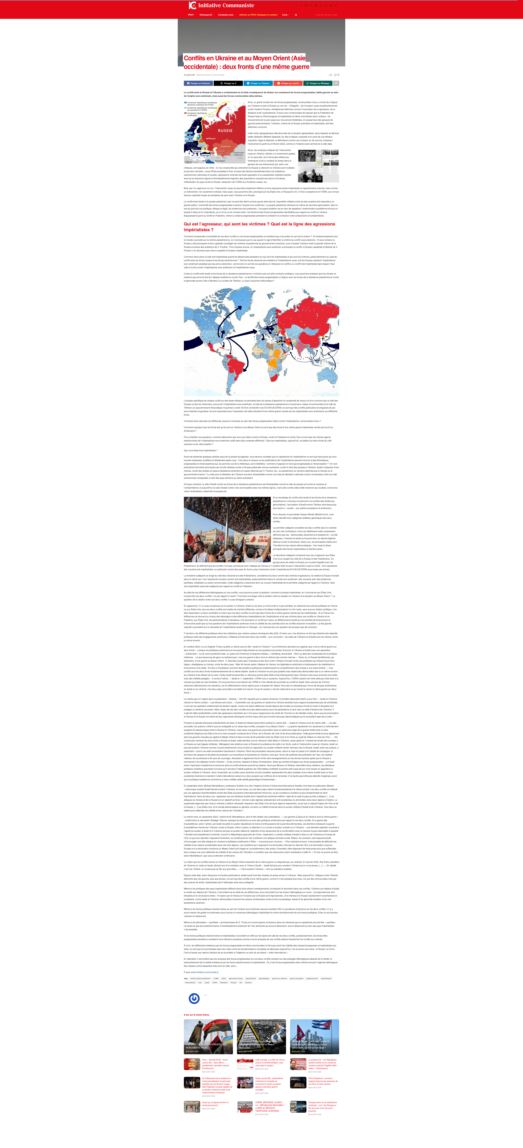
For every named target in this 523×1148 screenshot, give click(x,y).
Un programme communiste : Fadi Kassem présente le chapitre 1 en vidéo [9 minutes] (323, 1123)
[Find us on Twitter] (300, 5)
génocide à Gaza (236, 978)
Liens (284, 14)
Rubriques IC (206, 14)
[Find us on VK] (325, 5)
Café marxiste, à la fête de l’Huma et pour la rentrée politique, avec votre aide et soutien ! (270, 1062)
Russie (233, 982)
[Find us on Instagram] (321, 5)
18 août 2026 (315, 1114)
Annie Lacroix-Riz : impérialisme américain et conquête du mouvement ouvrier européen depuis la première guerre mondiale (269, 1084)
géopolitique (251, 978)
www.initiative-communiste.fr (204, 972)
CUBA (216, 978)
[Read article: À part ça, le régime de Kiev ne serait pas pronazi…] (192, 1107)
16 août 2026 (262, 1133)
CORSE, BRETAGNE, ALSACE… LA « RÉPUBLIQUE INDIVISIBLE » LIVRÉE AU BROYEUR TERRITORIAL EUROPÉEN (270, 1106)
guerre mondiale (296, 978)
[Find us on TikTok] (336, 5)
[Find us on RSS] (311, 5)
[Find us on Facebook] (296, 5)
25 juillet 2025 (189, 74)
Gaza (224, 978)
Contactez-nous (225, 14)
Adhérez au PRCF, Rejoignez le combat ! (258, 14)
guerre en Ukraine (279, 978)
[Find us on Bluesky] (331, 5)
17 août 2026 (209, 1130)
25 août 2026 (193, 1051)
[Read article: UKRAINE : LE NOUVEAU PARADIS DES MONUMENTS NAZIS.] (208, 1036)
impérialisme (326, 978)
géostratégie (264, 978)
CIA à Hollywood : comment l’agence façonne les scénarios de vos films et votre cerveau (323, 1081)
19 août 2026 (262, 1114)
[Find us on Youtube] (306, 5)
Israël (207, 982)
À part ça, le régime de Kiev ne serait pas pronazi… (215, 1103)
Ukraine (248, 982)
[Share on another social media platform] (336, 83)
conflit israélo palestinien (200, 978)
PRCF (191, 14)
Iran (200, 982)
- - (205, 995)
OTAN (214, 982)
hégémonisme (312, 978)
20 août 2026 (209, 1108)
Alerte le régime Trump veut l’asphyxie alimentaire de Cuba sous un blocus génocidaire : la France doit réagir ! (310, 1044)
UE (241, 982)
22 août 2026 (262, 1093)
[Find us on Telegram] (315, 5)
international (190, 982)
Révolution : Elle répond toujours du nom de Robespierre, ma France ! (216, 1123)
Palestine (224, 982)
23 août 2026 (262, 1069)
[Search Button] (296, 15)
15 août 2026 (315, 1130)
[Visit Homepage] (221, 5)
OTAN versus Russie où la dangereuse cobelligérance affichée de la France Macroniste (258, 1044)
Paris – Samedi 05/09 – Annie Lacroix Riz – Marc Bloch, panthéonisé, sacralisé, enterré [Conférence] (215, 1064)
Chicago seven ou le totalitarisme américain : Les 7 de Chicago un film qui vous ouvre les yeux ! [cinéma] (322, 1106)
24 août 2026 (246, 1051)
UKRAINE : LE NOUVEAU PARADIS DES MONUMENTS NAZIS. (206, 1046)
